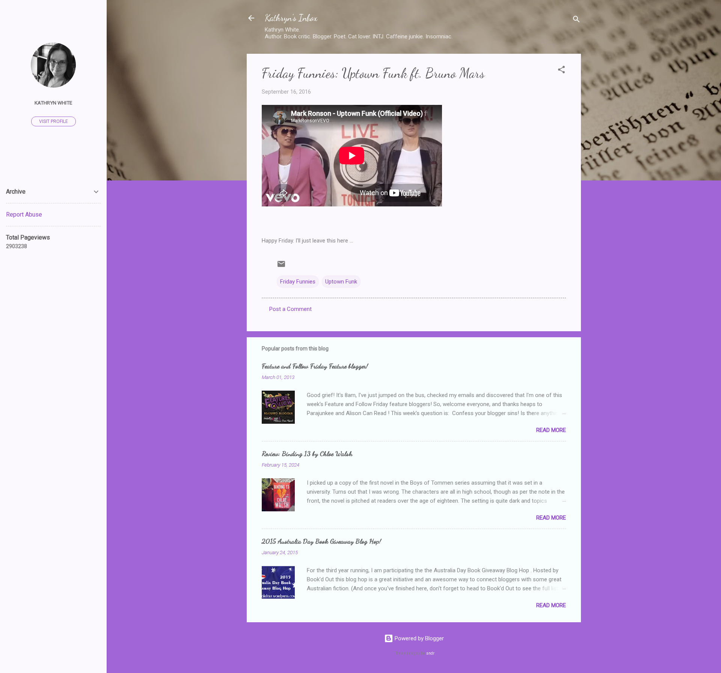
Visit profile (53, 121)
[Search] (576, 20)
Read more (551, 430)
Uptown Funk (341, 281)
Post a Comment (290, 309)
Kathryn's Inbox (291, 17)
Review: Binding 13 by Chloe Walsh (307, 453)
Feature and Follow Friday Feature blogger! (315, 366)
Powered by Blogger (418, 638)
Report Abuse (24, 214)
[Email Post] (281, 266)
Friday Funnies (297, 281)
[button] (561, 71)
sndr (430, 653)
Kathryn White (53, 103)
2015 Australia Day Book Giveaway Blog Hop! (321, 541)
